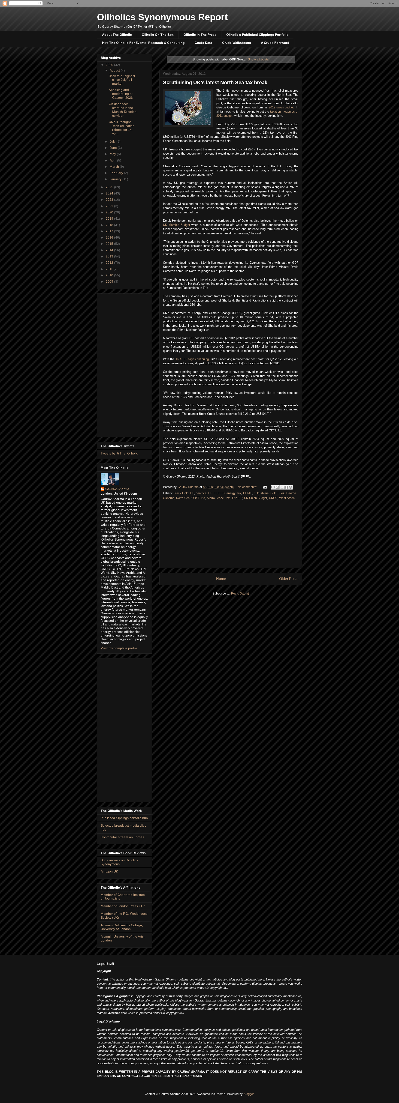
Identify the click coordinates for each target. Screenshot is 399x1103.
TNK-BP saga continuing (192, 359)
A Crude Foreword (275, 43)
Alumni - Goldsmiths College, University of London (122, 927)
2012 (110, 262)
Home (221, 579)
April (113, 160)
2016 (110, 237)
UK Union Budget (255, 498)
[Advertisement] (230, 535)
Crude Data (203, 43)
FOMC (247, 493)
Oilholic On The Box (158, 34)
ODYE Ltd (198, 498)
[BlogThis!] (277, 487)
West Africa (287, 498)
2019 (110, 218)
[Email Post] (264, 487)
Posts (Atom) (240, 593)
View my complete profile (119, 648)
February (117, 173)
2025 (110, 187)
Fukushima (261, 493)
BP (192, 493)
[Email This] (273, 487)
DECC (212, 493)
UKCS (273, 498)
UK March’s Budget (176, 225)
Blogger (249, 1094)
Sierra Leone (215, 498)
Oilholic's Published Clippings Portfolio (257, 34)
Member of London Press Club (123, 906)
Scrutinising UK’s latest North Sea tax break (215, 82)
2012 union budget (281, 107)
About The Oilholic (117, 34)
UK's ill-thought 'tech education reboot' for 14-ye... (121, 127)
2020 (110, 212)
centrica (201, 493)
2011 (110, 269)
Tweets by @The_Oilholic (119, 453)
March (115, 166)
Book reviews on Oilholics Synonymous (119, 862)
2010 (110, 275)
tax (228, 498)
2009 (110, 281)
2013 (110, 256)
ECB (221, 493)
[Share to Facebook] (286, 487)
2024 (110, 193)
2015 (110, 243)
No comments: (248, 487)
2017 (110, 231)
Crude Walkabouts (236, 43)
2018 (110, 225)
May (113, 154)
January (116, 179)
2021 (110, 206)
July (113, 141)
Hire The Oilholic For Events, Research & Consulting (143, 43)
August (115, 70)
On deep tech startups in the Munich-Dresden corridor (122, 109)
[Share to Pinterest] (290, 487)
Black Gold (181, 493)
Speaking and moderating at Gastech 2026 (121, 93)
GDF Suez (277, 493)
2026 (110, 65)
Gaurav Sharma (117, 489)
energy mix (234, 493)
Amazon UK (109, 871)
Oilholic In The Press (200, 34)
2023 (110, 199)
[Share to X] (281, 487)
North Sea (183, 498)
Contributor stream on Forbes (122, 837)
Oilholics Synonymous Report (162, 17)
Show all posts (258, 59)
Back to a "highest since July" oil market (122, 80)
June (114, 147)
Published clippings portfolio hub (124, 818)
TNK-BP (237, 498)
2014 (110, 250)
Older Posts (288, 579)
